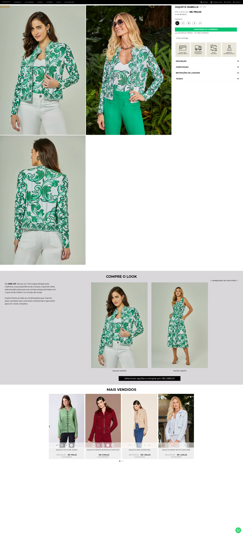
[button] (177, 23)
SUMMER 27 (17, 2)
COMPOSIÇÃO (182, 67)
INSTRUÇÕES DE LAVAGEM (188, 73)
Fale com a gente (238, 530)
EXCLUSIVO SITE (69, 2)
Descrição (181, 61)
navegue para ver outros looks (224, 280)
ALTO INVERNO (29, 2)
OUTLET (58, 2)
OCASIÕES (49, 2)
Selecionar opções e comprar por (149, 378)
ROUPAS (40, 2)
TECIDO (179, 79)
